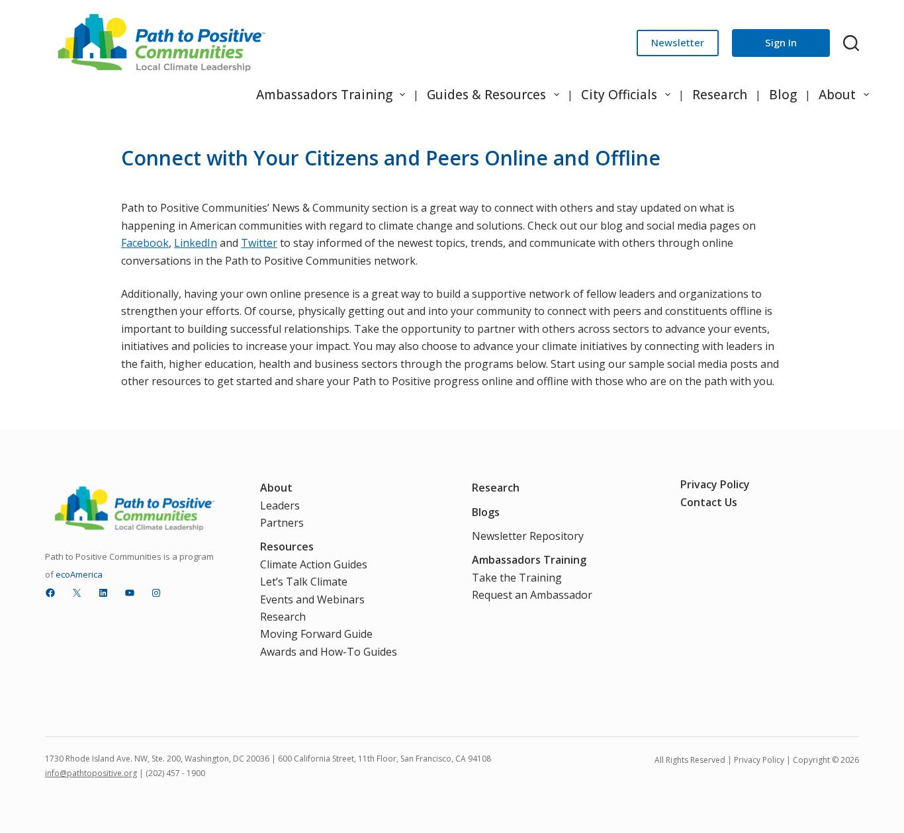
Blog (783, 94)
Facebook (145, 243)
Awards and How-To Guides (328, 651)
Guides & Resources (486, 94)
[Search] (851, 43)
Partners (282, 522)
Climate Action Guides (313, 564)
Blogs (486, 512)
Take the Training (517, 577)
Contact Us (708, 502)
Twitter (259, 243)
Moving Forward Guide (316, 634)
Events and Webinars (312, 599)
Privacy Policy (715, 484)
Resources (287, 546)
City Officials (619, 94)
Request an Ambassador (532, 595)
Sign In (781, 42)
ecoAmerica (79, 574)
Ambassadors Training (324, 94)
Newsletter (677, 42)
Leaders (280, 505)
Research (719, 94)
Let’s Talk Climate (303, 581)
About (837, 94)
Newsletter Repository (528, 536)
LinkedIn (195, 243)
